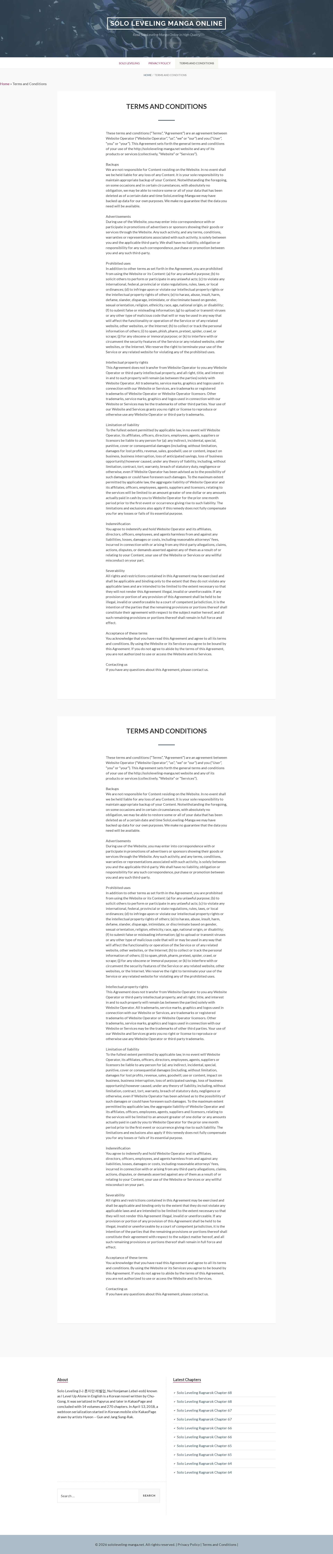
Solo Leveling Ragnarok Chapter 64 (204, 1463)
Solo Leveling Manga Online (166, 23)
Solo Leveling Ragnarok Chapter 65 (204, 1446)
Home (5, 84)
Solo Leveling (129, 63)
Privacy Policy (159, 63)
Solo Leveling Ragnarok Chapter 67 (204, 1410)
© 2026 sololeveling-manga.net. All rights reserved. (135, 1544)
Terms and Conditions (196, 63)
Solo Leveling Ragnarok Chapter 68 (204, 1392)
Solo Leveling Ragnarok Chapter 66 (204, 1428)
